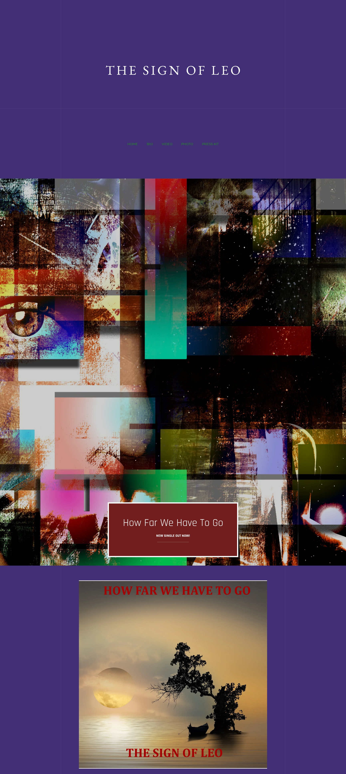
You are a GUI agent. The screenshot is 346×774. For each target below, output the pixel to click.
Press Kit (210, 144)
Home (132, 144)
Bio (150, 144)
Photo (187, 144)
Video (167, 144)
